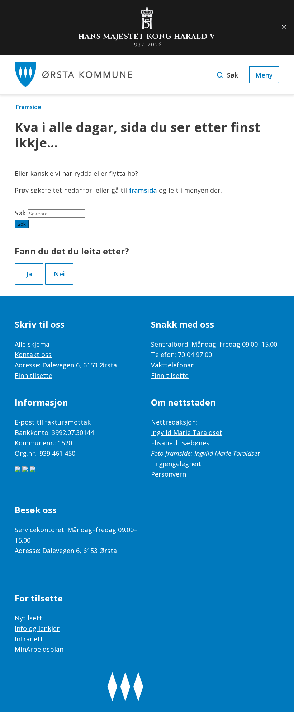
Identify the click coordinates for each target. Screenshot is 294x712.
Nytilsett (28, 618)
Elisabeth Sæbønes (180, 443)
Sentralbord (169, 344)
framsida (143, 190)
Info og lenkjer (37, 628)
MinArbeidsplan (39, 649)
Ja (29, 274)
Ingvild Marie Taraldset (186, 432)
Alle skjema (32, 344)
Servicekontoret (39, 529)
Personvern (168, 474)
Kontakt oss (33, 354)
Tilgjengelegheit (176, 463)
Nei (59, 274)
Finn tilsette (33, 375)
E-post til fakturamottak (53, 422)
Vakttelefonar (172, 365)
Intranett (29, 638)
